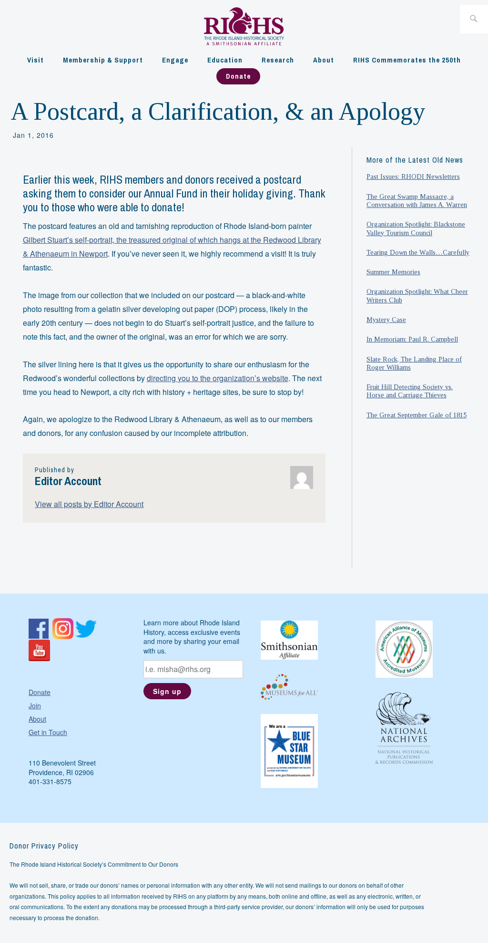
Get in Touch (48, 732)
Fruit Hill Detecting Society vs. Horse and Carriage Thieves (409, 391)
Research (278, 60)
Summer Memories (393, 272)
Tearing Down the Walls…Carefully (417, 252)
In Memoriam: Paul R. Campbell (412, 339)
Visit (35, 60)
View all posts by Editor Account (89, 503)
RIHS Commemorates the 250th (407, 60)
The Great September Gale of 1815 (416, 415)
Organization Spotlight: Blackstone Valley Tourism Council (415, 228)
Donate (238, 76)
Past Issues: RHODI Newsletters (413, 176)
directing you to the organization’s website (217, 378)
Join (35, 705)
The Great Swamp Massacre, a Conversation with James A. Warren (416, 200)
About (323, 60)
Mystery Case (386, 319)
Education (225, 60)
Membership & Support (103, 60)
